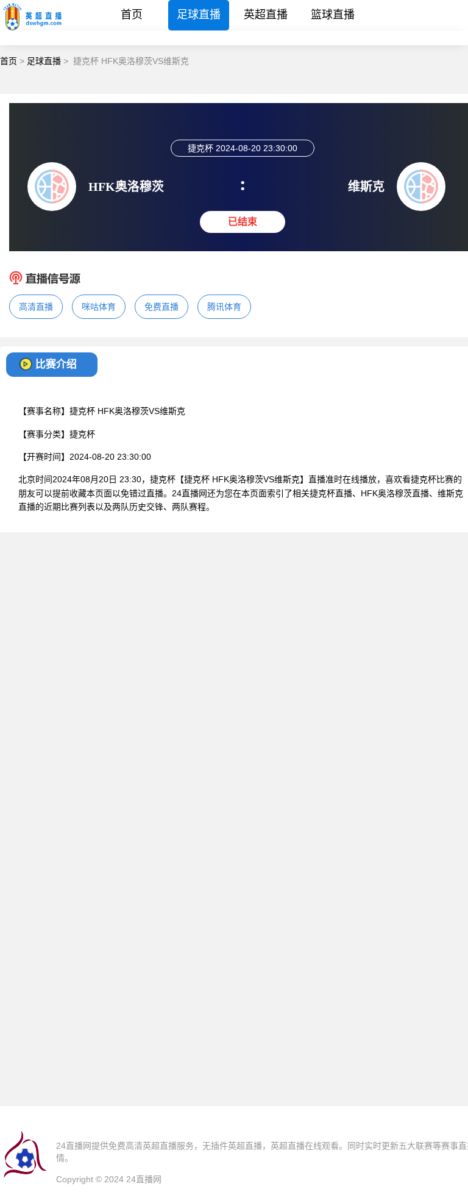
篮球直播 (333, 15)
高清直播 (36, 307)
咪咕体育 (99, 307)
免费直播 (161, 307)
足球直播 (199, 15)
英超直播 (266, 15)
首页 (132, 15)
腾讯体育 (224, 307)
